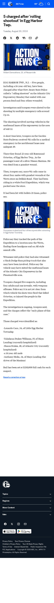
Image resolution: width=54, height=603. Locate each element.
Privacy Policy (7, 541)
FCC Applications (8, 549)
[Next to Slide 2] (47, 57)
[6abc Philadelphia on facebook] (5, 524)
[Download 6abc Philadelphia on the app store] (9, 531)
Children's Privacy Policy (11, 544)
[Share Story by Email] (30, 38)
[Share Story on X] (11, 38)
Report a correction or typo (14, 377)
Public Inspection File (38, 547)
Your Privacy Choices (22, 541)
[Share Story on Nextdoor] (23, 38)
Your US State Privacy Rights (33, 544)
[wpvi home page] (6, 484)
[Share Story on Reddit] (17, 38)
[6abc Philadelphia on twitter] (12, 524)
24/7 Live (20, 4)
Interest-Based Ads (21, 547)
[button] (4, 4)
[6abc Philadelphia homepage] (10, 4)
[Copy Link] (36, 38)
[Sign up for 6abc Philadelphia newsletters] (25, 524)
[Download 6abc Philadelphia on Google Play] (24, 531)
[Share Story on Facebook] (4, 38)
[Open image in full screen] (47, 47)
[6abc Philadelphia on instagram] (18, 524)
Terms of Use (7, 547)
